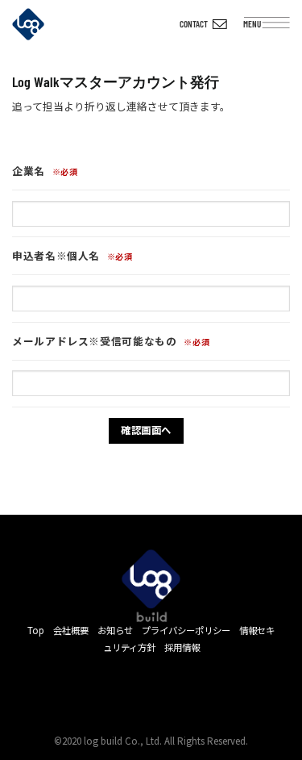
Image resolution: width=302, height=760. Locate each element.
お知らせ (115, 630)
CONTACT (194, 24)
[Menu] (281, 27)
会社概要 (71, 630)
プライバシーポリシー (186, 630)
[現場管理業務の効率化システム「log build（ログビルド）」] (40, 24)
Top (35, 630)
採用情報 (182, 647)
